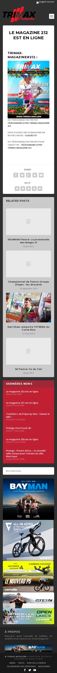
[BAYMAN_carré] (28, 518)
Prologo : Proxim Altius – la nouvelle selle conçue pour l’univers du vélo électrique (26, 453)
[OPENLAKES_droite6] (28, 622)
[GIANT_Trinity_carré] (28, 559)
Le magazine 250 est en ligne (22, 439)
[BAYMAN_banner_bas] (28, 651)
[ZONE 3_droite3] (28, 606)
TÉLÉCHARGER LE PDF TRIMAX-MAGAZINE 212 (25, 146)
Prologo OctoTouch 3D (18, 428)
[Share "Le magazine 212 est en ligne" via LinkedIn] (35, 175)
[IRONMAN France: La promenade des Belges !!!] (28, 221)
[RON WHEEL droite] (28, 575)
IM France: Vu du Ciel (28, 369)
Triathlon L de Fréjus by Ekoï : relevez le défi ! (28, 415)
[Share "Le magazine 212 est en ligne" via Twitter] (22, 175)
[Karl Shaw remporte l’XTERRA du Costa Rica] (28, 307)
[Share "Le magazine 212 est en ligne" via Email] (41, 175)
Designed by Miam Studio (28, 659)
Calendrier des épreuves (21, 666)
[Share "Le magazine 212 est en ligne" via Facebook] (16, 175)
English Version (46, 1)
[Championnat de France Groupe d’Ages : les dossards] (28, 264)
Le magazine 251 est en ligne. (22, 402)
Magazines (44, 666)
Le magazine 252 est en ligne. (22, 391)
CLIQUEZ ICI (31, 135)
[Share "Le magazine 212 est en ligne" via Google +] (28, 175)
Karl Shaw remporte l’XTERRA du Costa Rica (28, 328)
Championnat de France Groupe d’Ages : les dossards (28, 283)
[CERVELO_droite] (28, 590)
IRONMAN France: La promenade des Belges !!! (28, 241)
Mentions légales (39, 657)
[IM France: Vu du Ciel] (28, 351)
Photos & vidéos (36, 663)
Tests (21, 663)
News (13, 663)
